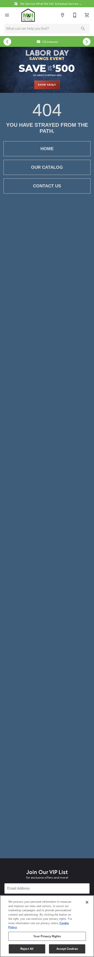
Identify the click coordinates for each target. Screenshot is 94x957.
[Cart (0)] (87, 15)
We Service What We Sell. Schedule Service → (50, 3)
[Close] (87, 902)
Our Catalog (47, 167)
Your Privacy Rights (47, 936)
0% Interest (50, 41)
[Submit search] (83, 29)
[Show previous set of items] (7, 41)
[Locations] (62, 15)
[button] (7, 15)
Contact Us (47, 185)
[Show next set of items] (86, 41)
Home (47, 148)
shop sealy (47, 84)
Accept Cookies (67, 948)
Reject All (26, 948)
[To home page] (28, 15)
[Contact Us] (75, 15)
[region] (47, 926)
